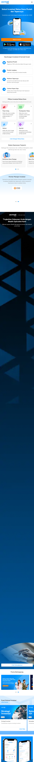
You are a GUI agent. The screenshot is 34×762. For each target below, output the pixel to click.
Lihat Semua (4, 702)
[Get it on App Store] (25, 44)
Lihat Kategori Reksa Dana (17, 139)
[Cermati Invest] (5, 2)
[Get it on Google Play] (9, 44)
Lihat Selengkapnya (17, 665)
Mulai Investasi (17, 39)
